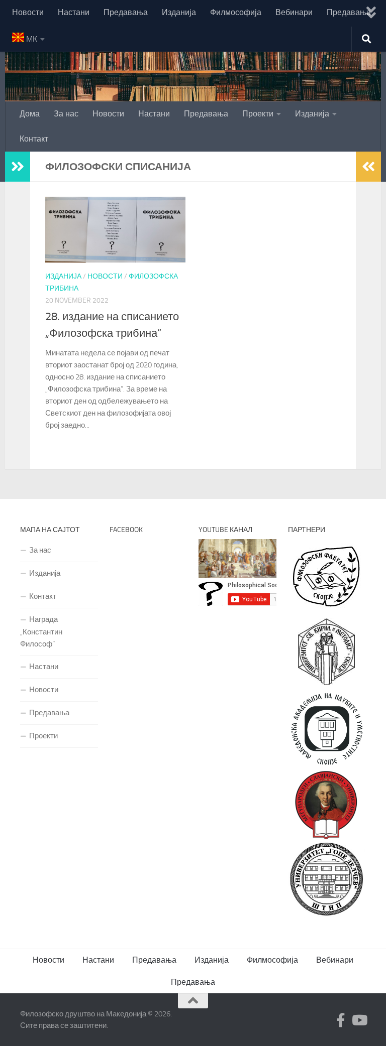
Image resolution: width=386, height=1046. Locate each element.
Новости (28, 12)
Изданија (179, 12)
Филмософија (235, 12)
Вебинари (294, 12)
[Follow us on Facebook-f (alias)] (341, 1020)
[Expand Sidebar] (17, 167)
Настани (73, 12)
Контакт (34, 139)
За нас (66, 113)
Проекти (257, 113)
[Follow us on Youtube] (359, 1020)
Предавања (126, 12)
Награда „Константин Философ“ (41, 631)
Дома (30, 113)
